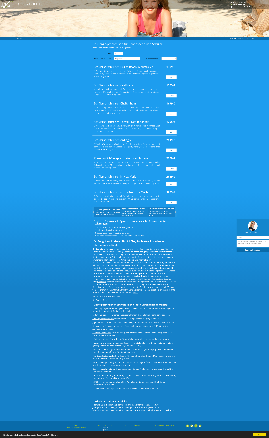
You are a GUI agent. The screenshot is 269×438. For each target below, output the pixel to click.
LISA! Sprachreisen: (101, 382)
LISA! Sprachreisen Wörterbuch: (106, 339)
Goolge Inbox (169, 308)
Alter (109, 53)
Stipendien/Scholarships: (103, 388)
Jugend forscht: (99, 322)
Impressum (76, 425)
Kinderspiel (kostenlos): (103, 318)
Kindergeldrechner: (101, 369)
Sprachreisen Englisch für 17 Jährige (116, 410)
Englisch (147, 279)
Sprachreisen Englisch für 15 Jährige (116, 407)
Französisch (157, 279)
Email (135, 292)
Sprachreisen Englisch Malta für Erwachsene (153, 410)
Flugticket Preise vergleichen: (105, 356)
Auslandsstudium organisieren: (106, 349)
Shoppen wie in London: (103, 343)
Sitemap (96, 405)
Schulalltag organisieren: (103, 308)
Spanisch (168, 279)
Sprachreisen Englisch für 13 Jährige (117, 405)
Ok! (259, 434)
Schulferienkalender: (101, 332)
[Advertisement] (22, 60)
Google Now (153, 308)
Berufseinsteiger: (100, 362)
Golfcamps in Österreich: (103, 326)
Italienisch (101, 281)
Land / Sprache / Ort (102, 59)
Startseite (17, 38)
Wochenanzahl (152, 59)
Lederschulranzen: (100, 315)
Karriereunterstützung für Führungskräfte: (111, 375)
